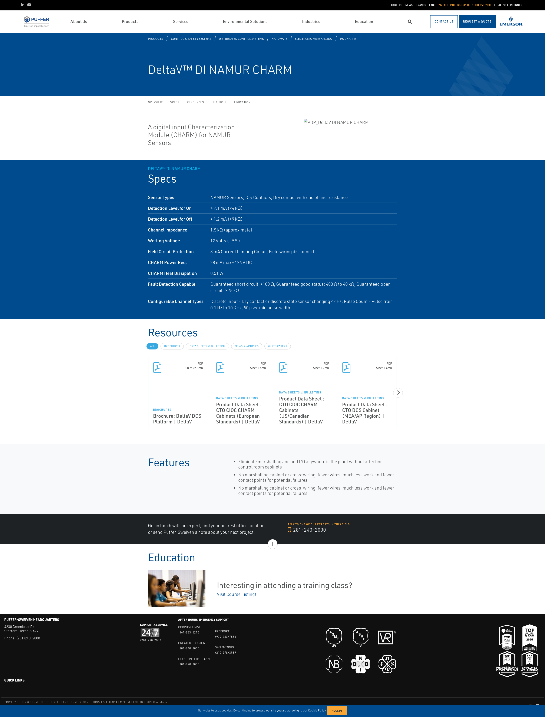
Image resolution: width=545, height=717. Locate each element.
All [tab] (152, 346)
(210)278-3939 (225, 652)
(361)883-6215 (188, 632)
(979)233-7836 (225, 636)
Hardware (279, 38)
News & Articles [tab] (247, 346)
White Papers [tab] (277, 346)
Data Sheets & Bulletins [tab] (207, 346)
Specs (174, 102)
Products (155, 38)
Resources (195, 102)
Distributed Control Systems (241, 38)
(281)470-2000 (188, 664)
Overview (155, 102)
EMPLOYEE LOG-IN (130, 702)
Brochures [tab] (172, 346)
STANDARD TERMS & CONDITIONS (76, 702)
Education (242, 102)
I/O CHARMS (348, 38)
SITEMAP (109, 702)
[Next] (398, 393)
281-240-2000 (309, 530)
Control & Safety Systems (191, 38)
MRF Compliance (158, 702)
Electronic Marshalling (313, 38)
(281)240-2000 (28, 638)
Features (219, 102)
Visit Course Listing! (236, 594)
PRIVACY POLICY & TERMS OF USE (27, 702)
